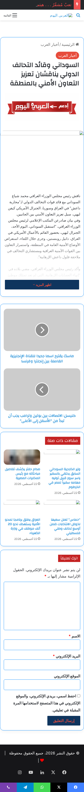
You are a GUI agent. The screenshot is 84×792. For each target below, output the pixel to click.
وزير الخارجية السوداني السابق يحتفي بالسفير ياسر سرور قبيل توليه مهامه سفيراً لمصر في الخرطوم (64, 478)
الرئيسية (69, 44)
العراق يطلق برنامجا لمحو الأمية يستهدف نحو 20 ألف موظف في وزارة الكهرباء (22, 526)
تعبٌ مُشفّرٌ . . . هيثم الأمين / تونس (41, 4)
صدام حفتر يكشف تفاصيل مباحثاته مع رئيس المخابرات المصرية (22, 473)
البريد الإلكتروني (66, 656)
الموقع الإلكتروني (67, 676)
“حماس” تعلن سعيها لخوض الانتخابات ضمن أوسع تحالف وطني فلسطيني (65, 526)
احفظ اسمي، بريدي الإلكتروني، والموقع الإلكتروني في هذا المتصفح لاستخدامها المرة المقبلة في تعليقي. (46, 703)
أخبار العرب (50, 44)
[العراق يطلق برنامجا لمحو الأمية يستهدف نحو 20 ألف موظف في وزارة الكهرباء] (22, 507)
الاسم (74, 636)
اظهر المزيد (43, 285)
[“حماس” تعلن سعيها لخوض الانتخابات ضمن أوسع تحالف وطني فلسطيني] (62, 507)
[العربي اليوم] (61, 15)
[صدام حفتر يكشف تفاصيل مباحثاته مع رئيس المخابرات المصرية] (22, 457)
